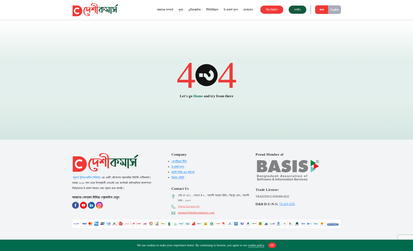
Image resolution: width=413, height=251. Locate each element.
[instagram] (99, 205)
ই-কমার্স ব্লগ (177, 166)
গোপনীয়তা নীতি (179, 161)
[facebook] (75, 205)
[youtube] (83, 205)
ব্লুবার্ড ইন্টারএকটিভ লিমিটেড (87, 177)
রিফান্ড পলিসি (177, 177)
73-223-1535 (287, 204)
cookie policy (256, 245)
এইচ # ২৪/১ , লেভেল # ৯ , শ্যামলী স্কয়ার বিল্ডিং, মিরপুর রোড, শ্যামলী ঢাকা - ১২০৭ (213, 198)
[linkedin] (91, 205)
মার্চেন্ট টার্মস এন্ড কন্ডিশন (182, 172)
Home (198, 96)
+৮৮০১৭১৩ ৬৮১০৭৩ (188, 206)
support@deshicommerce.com (196, 212)
